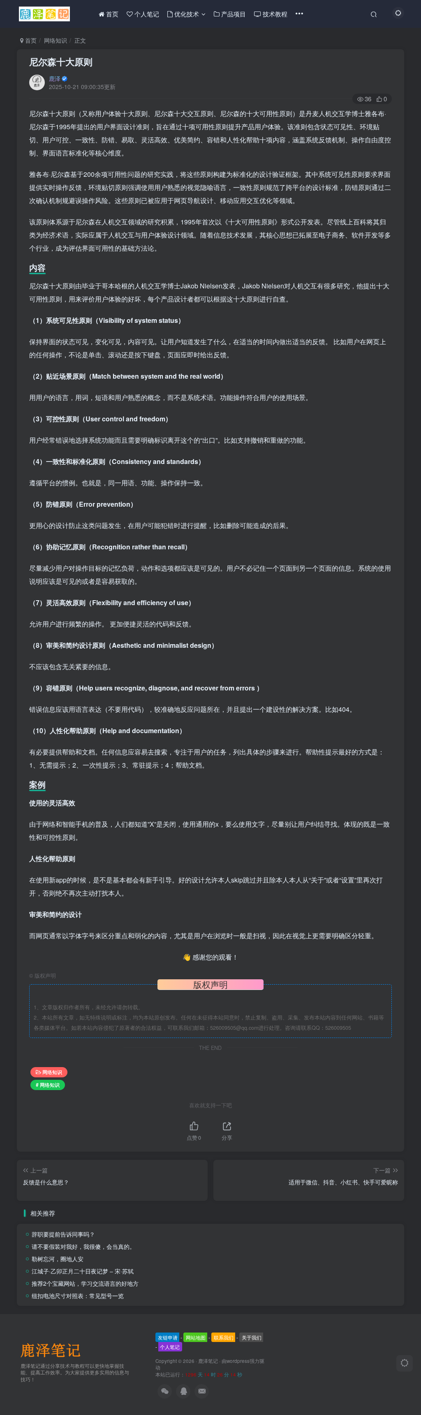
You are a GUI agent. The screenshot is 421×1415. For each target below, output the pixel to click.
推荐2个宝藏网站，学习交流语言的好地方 (85, 1283)
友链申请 (168, 1337)
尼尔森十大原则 (61, 61)
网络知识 (55, 40)
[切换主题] (404, 1363)
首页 (30, 40)
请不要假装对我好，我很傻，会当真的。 (83, 1246)
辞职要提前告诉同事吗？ (63, 1234)
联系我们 (224, 1337)
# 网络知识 (48, 1084)
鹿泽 (54, 78)
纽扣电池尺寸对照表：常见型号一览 (78, 1296)
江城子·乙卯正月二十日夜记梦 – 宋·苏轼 (83, 1271)
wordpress (238, 1361)
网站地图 (196, 1337)
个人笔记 (170, 1346)
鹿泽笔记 (208, 1361)
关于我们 (251, 1337)
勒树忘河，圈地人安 (57, 1259)
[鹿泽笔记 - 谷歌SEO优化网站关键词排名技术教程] (53, 1349)
